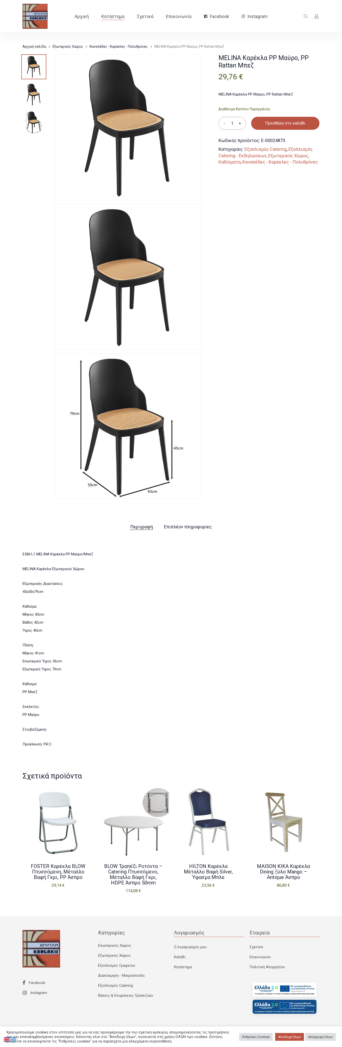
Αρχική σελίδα (34, 47)
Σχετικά (256, 947)
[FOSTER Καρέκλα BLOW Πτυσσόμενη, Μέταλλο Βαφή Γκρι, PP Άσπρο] (58, 821)
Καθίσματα (230, 162)
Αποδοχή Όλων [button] (289, 1037)
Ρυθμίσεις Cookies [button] (256, 1037)
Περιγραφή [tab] (141, 526)
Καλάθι (180, 957)
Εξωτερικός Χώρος (68, 47)
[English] (7, 1039)
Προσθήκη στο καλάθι (285, 123)
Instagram (38, 992)
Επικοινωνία (260, 957)
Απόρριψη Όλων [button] (320, 1037)
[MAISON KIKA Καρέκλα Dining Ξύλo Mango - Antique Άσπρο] (283, 821)
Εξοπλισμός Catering (266, 149)
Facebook (36, 982)
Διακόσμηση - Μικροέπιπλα (121, 975)
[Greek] (13, 1039)
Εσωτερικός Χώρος (114, 945)
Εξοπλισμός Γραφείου (116, 965)
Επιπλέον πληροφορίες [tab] (188, 526)
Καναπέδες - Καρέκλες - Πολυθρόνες (119, 47)
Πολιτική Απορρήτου (267, 967)
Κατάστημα (183, 967)
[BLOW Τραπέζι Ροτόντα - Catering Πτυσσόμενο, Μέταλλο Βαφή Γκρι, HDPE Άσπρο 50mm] (133, 821)
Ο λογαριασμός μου (190, 947)
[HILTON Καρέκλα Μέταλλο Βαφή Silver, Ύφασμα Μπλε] (208, 821)
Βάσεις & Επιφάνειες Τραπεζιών (125, 995)
